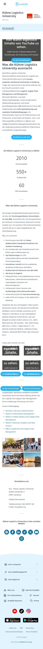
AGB (21, 628)
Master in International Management (20, 414)
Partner (36, 595)
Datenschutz (30, 628)
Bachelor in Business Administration (19, 411)
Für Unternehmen (15, 595)
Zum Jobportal (14, 579)
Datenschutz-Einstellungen (14, 632)
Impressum (13, 628)
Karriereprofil (8, 28)
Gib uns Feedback (31, 632)
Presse (36, 601)
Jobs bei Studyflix (32, 590)
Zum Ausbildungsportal (17, 572)
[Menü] (5, 4)
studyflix (23, 4)
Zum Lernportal (14, 564)
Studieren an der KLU (21, 137)
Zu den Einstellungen (21, 60)
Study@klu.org (20, 507)
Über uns (11, 590)
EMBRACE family (25, 642)
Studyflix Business (15, 601)
